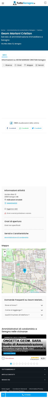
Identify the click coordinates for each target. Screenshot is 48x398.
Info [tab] (4, 55)
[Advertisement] (24, 92)
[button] (10, 364)
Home (3, 30)
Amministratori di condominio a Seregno (21, 30)
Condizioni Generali (20, 389)
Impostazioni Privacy (16, 391)
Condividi (12, 128)
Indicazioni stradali (14, 200)
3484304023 (12, 203)
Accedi (45, 3)
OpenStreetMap (34, 292)
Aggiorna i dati (12, 209)
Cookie (4, 391)
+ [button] (5, 251)
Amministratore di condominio (16, 237)
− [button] (5, 254)
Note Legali (6, 389)
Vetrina (39, 30)
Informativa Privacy (36, 389)
